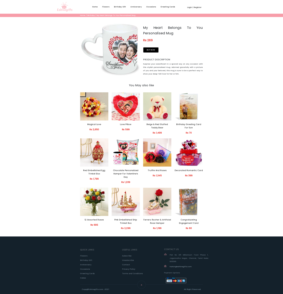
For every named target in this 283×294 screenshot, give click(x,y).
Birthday (91, 15)
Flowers (106, 7)
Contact (126, 264)
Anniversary (136, 7)
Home (95, 6)
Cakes (83, 278)
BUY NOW (151, 50)
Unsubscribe (128, 260)
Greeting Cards (168, 7)
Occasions (151, 7)
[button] (194, 5)
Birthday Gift (120, 7)
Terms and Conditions (132, 273)
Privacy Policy (128, 269)
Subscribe (127, 256)
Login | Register (194, 7)
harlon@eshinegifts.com (181, 266)
